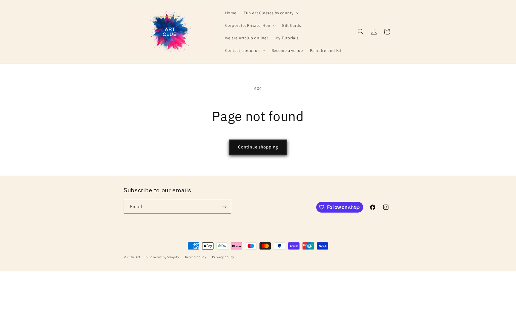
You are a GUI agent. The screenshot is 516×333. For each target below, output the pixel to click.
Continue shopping (258, 147)
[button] (271, 13)
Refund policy (195, 257)
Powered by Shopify (163, 257)
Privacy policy (223, 257)
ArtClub (142, 257)
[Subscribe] (224, 207)
